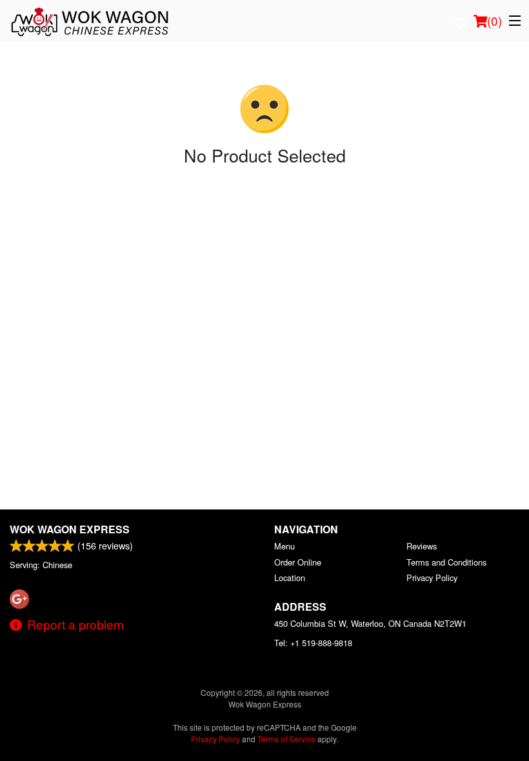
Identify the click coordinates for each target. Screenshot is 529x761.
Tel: (313, 643)
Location (289, 577)
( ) (494, 20)
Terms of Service (286, 738)
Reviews (421, 546)
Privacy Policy (431, 577)
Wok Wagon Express (70, 529)
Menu (284, 546)
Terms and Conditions (446, 562)
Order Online (297, 562)
